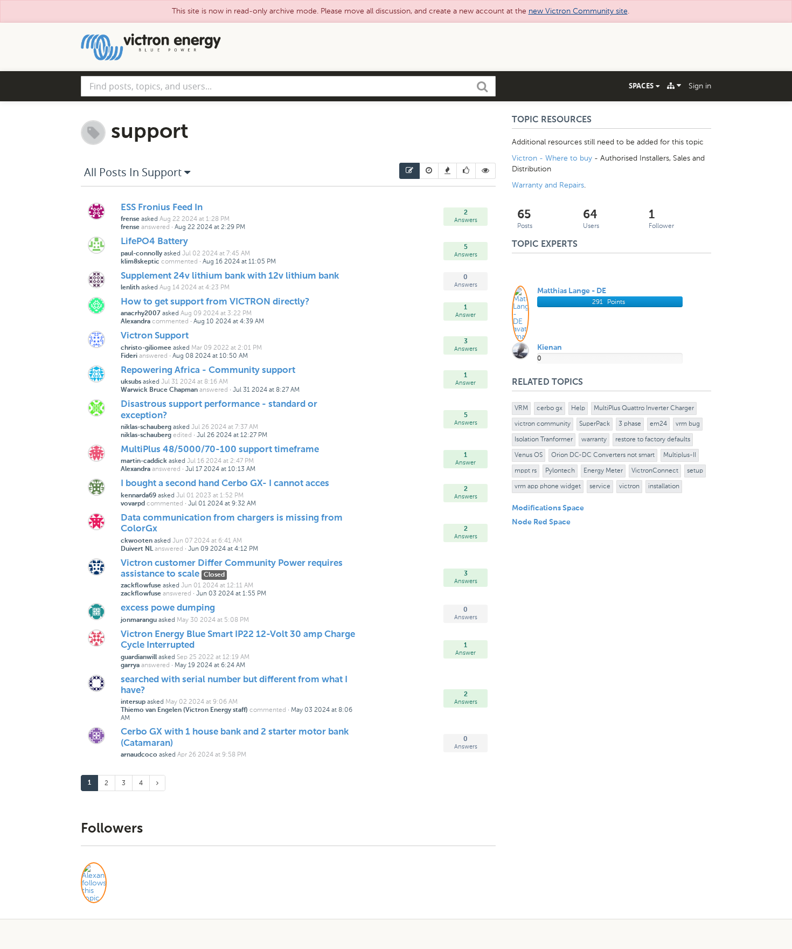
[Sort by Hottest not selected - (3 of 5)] (448, 171)
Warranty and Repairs (548, 185)
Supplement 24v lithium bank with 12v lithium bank (230, 276)
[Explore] (674, 85)
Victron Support (155, 336)
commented (179, 261)
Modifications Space (548, 508)
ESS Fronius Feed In (162, 207)
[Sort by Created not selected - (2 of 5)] (429, 171)
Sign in (700, 86)
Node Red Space (541, 522)
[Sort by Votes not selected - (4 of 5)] (466, 171)
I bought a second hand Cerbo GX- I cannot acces (225, 483)
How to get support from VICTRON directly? (215, 302)
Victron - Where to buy (552, 158)
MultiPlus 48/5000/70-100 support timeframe (220, 449)
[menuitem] (409, 171)
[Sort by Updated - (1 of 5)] (409, 171)
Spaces (642, 86)
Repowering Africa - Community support (208, 370)
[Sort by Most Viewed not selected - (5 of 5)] (486, 171)
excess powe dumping (168, 608)
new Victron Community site (578, 11)
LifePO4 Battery (154, 241)
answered (155, 227)
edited (182, 435)
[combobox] (288, 86)
